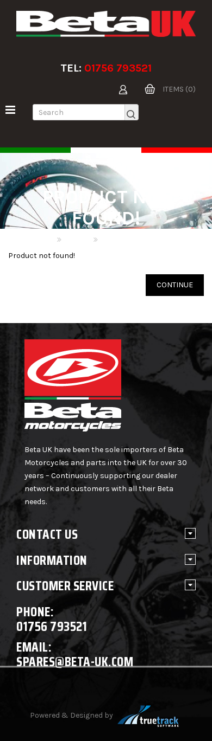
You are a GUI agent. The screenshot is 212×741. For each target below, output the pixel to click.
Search (76, 239)
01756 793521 (118, 68)
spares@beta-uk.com (74, 661)
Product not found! (134, 239)
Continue (175, 284)
